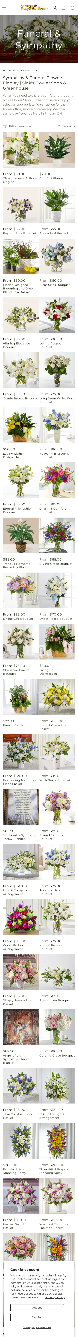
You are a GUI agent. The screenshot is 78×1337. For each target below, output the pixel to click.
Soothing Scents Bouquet (51, 892)
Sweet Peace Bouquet (55, 619)
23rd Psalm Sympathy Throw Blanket (19, 837)
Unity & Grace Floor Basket (54, 727)
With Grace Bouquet (54, 780)
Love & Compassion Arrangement (17, 892)
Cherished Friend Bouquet (16, 671)
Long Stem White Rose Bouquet (56, 400)
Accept (37, 1307)
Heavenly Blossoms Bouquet (54, 455)
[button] (54, 7)
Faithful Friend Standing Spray (14, 1171)
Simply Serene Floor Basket (18, 1002)
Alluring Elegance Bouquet (16, 345)
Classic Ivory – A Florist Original (20, 180)
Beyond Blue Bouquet (19, 233)
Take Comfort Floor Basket (18, 1115)
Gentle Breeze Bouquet (20, 398)
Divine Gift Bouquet (18, 619)
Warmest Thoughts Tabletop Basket (54, 1226)
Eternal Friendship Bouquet (17, 510)
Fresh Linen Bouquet (55, 1000)
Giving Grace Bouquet (56, 564)
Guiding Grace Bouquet (57, 1055)
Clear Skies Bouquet (54, 285)
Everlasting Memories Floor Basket (19, 782)
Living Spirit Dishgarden (48, 671)
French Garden (14, 725)
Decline (37, 1317)
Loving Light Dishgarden (12, 455)
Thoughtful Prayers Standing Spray (53, 1171)
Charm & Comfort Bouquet (52, 510)
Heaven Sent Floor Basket (17, 1226)
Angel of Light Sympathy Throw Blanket (16, 1059)
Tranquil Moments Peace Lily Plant (16, 565)
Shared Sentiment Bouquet (53, 837)
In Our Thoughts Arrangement (51, 1115)
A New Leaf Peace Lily (55, 233)
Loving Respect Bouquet (51, 345)
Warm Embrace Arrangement (14, 947)
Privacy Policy (55, 1297)
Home (7, 70)
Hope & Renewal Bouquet (51, 947)
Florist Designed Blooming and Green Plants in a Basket (19, 288)
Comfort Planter (51, 178)
